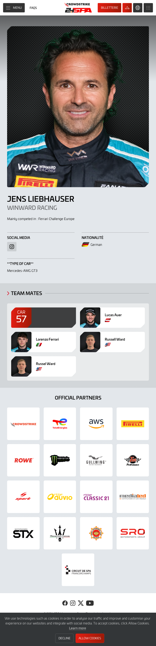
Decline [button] (64, 638)
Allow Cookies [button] (90, 638)
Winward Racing (32, 207)
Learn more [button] (77, 628)
